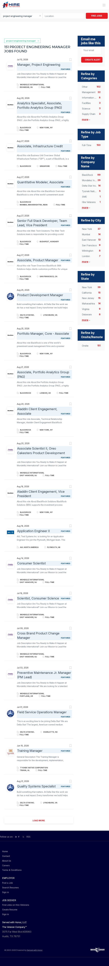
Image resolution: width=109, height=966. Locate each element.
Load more (39, 820)
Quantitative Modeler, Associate (40, 182)
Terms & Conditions (12, 870)
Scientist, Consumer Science (38, 598)
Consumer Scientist (31, 563)
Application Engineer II (33, 531)
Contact (6, 856)
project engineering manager (21, 41)
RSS (28, 837)
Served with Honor (34, 950)
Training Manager (29, 751)
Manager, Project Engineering (38, 64)
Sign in (5, 892)
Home (5, 851)
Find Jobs (96, 16)
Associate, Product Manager (37, 260)
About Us (6, 861)
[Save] (67, 60)
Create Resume (9, 909)
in (16, 837)
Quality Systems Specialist (36, 786)
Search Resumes (10, 887)
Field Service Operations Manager (42, 712)
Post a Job (7, 883)
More (85, 119)
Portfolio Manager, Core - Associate (43, 333)
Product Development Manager (40, 295)
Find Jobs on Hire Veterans (15, 905)
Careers (6, 865)
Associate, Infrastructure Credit (40, 146)
